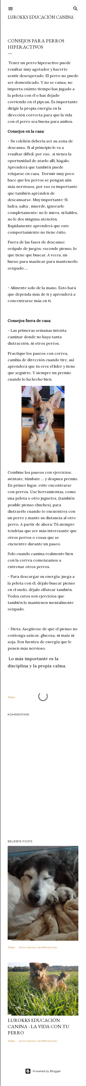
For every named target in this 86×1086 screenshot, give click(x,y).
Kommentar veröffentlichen (38, 947)
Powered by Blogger (47, 1071)
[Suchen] (75, 7)
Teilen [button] (11, 697)
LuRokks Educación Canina (41, 17)
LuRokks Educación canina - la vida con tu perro (38, 1026)
